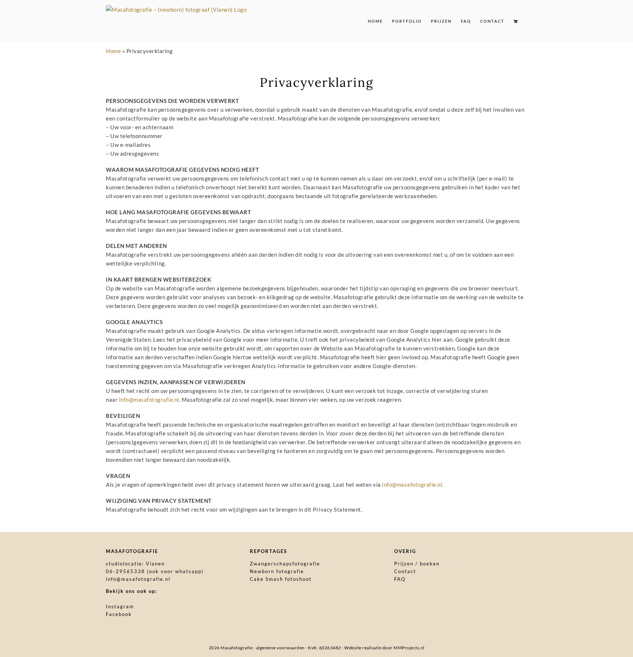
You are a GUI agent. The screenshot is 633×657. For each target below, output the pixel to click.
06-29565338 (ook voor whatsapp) (155, 571)
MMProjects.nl (409, 647)
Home (113, 51)
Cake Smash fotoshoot (281, 579)
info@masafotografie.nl (149, 399)
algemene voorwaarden (280, 647)
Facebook (119, 614)
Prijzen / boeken (417, 564)
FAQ (400, 579)
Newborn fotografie (277, 571)
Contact (405, 571)
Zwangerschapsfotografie (285, 564)
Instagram (120, 606)
